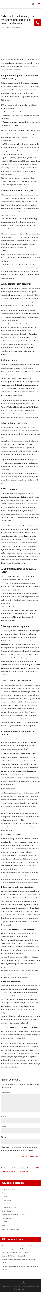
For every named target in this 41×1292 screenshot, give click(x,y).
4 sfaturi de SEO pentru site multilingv (14, 1256)
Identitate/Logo (6, 1204)
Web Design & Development (10, 1229)
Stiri (3, 1225)
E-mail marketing (7, 1200)
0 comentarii (15, 27)
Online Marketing (7, 1211)
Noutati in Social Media (9, 1207)
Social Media (6, 1222)
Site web (4, 1137)
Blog (3, 1193)
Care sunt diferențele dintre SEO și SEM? (15, 1252)
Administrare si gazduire (9, 1189)
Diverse (4, 1196)
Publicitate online (7, 1218)
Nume (3, 1116)
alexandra (6, 27)
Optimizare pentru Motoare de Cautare (13, 1215)
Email (3, 1127)
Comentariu (5, 1092)
